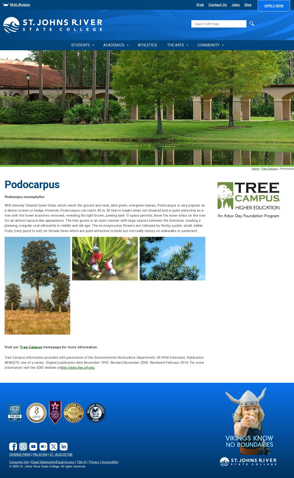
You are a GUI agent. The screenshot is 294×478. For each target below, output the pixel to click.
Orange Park (20, 454)
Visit (200, 5)
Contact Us (218, 5)
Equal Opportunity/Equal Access (53, 462)
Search (242, 23)
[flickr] (42, 443)
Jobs (236, 5)
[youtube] (32, 443)
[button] (274, 5)
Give (248, 5)
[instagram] (22, 443)
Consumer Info (19, 462)
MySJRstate (20, 5)
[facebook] (12, 443)
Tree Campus (269, 168)
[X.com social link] (52, 443)
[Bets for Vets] (74, 413)
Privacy (94, 462)
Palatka (40, 454)
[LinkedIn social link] (62, 443)
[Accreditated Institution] (36, 413)
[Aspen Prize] (15, 413)
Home (255, 168)
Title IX (82, 462)
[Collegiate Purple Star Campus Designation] (55, 413)
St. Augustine (61, 454)
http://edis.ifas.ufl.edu (78, 368)
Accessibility (110, 462)
